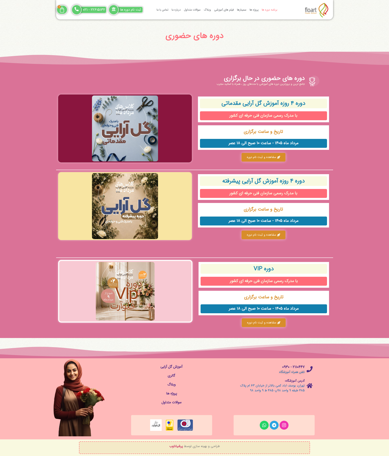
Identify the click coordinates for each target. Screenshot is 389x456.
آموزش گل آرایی (171, 366)
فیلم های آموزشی (224, 10)
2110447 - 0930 (293, 367)
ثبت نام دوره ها (130, 9)
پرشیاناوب (176, 446)
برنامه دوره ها (269, 10)
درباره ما (176, 10)
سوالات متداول (192, 10)
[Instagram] (284, 425)
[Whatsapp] (264, 425)
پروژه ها (254, 10)
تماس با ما (162, 10)
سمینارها (241, 10)
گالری (171, 375)
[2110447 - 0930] (310, 369)
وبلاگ (207, 10)
